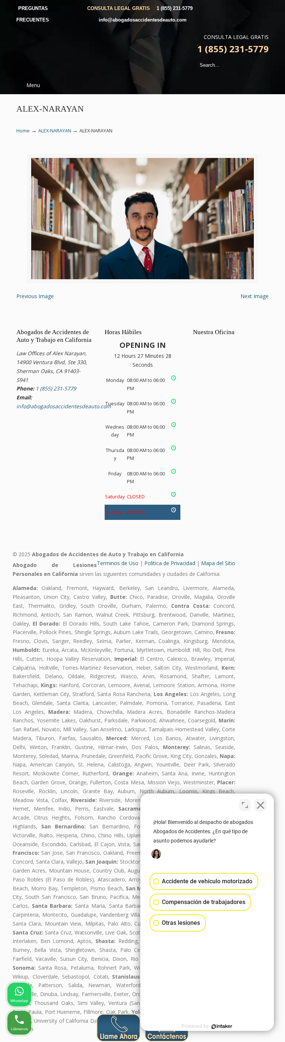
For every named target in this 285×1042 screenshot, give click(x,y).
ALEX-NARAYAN (54, 131)
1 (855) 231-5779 (175, 8)
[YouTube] (265, 8)
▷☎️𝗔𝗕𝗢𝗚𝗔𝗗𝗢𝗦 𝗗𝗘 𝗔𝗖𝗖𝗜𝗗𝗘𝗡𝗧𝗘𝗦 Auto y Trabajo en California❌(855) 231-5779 (138, 50)
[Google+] (258, 8)
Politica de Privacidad (169, 563)
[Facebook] (250, 8)
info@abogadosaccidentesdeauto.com (143, 20)
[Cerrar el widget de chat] (260, 805)
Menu (33, 85)
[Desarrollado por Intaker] (222, 1026)
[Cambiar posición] (245, 805)
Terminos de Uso (117, 563)
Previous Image (35, 296)
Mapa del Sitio (218, 563)
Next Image (254, 296)
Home (23, 131)
